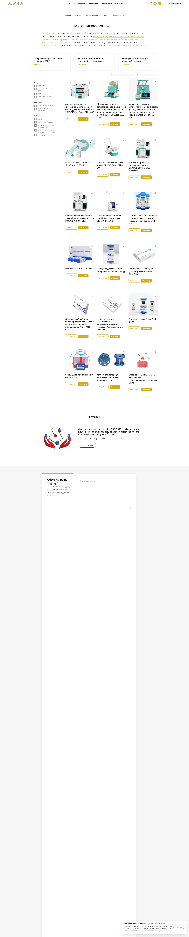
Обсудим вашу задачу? (57, 481)
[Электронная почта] (155, 3)
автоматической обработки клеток (88, 39)
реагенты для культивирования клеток (127, 45)
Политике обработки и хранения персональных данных (144, 931)
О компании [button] (93, 3)
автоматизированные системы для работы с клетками (118, 36)
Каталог (69, 3)
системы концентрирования (56, 39)
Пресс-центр (107, 3)
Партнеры (81, 3)
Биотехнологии (92, 16)
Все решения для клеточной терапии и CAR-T (48, 59)
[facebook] (150, 3)
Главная (67, 16)
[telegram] (159, 3)
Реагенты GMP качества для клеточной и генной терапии (92, 59)
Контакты (119, 3)
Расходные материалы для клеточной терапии (135, 59)
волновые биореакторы (61, 42)
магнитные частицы (51, 45)
